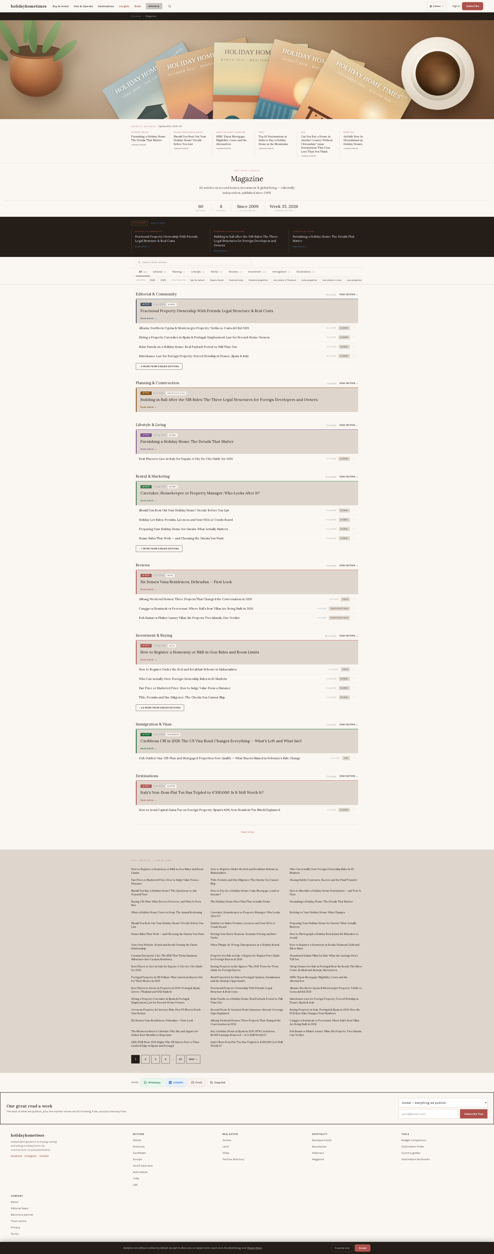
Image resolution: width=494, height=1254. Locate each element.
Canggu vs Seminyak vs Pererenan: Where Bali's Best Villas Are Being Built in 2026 (324, 1022)
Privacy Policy (254, 1247)
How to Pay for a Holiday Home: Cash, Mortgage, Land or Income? (245, 892)
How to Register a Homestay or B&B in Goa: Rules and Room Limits (167, 871)
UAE (135, 1184)
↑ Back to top (247, 832)
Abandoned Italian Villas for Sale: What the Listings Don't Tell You (324, 957)
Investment (257, 271)
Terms (15, 1233)
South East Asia (143, 1165)
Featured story (236, 280)
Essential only (342, 1248)
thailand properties (258, 280)
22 (180, 1059)
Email (198, 1082)
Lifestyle (198, 271)
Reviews (235, 271)
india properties (309, 280)
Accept (362, 1248)
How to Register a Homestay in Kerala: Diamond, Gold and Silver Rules (324, 946)
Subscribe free (473, 1114)
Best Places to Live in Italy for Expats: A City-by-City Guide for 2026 (166, 968)
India (136, 1178)
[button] (354, 328)
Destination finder (412, 1146)
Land (225, 1146)
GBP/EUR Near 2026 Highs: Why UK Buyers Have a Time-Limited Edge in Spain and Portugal (165, 1044)
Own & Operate (83, 6)
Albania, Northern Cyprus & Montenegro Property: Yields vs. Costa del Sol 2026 (326, 990)
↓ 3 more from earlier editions (159, 366)
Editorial (159, 271)
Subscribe (472, 6)
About (14, 1202)
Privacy (15, 1227)
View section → (348, 294)
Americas (139, 1146)
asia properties (354, 280)
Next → (193, 1059)
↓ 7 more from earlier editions (159, 548)
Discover (136, 16)
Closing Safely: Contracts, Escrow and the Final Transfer (323, 880)
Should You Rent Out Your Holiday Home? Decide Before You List (167, 925)
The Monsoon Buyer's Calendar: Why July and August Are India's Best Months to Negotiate (164, 1033)
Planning (178, 271)
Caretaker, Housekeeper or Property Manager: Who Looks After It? (245, 914)
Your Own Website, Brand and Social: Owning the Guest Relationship (164, 946)
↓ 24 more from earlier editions (160, 707)
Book (137, 6)
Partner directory (233, 1159)
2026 (152, 280)
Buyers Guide (216, 280)
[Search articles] (169, 6)
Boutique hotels (322, 1140)
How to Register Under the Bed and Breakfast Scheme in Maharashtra (244, 871)
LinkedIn (178, 1082)
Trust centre (18, 1221)
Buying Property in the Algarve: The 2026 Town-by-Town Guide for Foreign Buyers (244, 968)
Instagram (31, 1156)
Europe (137, 1159)
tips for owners (197, 280)
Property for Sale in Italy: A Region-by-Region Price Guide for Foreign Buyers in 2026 (245, 957)
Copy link (219, 1082)
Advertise (154, 6)
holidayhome (27, 1135)
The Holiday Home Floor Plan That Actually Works (240, 901)
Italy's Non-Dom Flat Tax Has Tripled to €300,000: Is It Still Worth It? (247, 1044)
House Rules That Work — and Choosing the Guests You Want (167, 934)
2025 (163, 280)
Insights (124, 6)
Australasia (140, 1172)
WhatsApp (154, 1082)
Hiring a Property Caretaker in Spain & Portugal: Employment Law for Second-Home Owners (160, 1000)
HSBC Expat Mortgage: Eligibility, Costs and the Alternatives (319, 979)
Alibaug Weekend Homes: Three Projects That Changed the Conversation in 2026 (246, 1022)
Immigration (281, 271)
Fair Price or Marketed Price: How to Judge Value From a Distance (165, 881)
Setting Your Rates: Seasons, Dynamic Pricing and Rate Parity (244, 936)
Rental (217, 271)
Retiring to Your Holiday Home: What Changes (317, 912)
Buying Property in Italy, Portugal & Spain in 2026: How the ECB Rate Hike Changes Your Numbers (325, 1011)
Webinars (318, 1153)
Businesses (319, 1146)
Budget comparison (413, 1140)
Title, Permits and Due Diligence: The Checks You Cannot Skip (245, 881)
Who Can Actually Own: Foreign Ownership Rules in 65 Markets (322, 871)
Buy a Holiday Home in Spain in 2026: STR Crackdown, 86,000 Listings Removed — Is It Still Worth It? (243, 1033)
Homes (226, 1140)
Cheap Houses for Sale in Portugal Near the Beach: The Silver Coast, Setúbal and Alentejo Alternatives (326, 968)
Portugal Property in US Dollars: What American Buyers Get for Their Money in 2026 (167, 979)
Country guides (410, 1153)
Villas (225, 1153)
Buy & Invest (61, 6)
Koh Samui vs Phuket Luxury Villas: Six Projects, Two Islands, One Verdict (326, 1033)
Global (137, 1140)
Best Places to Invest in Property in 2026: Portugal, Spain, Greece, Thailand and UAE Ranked (165, 990)
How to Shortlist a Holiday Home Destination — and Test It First (325, 892)
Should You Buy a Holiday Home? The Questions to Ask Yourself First (164, 892)
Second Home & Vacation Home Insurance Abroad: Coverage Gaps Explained (247, 1011)
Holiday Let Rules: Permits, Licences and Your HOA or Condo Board (243, 925)
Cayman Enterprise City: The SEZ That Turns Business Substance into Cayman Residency (164, 957)
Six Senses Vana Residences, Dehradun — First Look (162, 1020)
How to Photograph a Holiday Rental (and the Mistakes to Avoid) (324, 936)
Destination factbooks (415, 1159)
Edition (438, 6)
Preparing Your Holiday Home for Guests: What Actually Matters (323, 925)
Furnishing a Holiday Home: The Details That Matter (321, 901)
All (143, 271)
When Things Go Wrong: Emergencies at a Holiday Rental (245, 944)
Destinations (106, 6)
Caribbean (139, 1153)
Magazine (318, 1159)
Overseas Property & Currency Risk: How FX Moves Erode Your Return (166, 1011)
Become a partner (22, 1214)
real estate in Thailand (284, 280)
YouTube (44, 1156)
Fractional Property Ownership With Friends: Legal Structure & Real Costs (241, 990)
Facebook (16, 1156)
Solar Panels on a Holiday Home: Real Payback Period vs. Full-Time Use (247, 1000)
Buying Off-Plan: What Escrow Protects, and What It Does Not (166, 903)
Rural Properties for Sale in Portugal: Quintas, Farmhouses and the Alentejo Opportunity (245, 979)
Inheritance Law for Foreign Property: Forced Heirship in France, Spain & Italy (324, 1000)
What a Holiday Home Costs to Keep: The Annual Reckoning (166, 912)
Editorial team (19, 1208)
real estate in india (332, 280)
